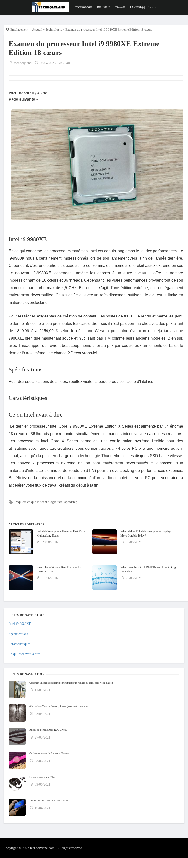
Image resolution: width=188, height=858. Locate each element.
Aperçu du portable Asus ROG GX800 (48, 729)
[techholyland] (50, 7)
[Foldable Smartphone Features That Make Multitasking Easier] (21, 541)
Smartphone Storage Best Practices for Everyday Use (59, 569)
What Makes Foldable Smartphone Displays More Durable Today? (146, 533)
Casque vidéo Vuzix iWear (42, 777)
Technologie (83, 7)
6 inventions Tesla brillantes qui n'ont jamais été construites (58, 706)
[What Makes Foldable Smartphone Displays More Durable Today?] (104, 541)
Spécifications (18, 634)
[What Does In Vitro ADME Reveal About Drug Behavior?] (104, 577)
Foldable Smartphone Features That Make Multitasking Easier (61, 533)
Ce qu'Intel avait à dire (24, 654)
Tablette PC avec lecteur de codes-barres (48, 800)
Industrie (103, 7)
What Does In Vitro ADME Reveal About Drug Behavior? (148, 569)
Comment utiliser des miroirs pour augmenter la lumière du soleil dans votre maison (71, 682)
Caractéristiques (19, 644)
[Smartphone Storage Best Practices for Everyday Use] (21, 577)
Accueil (37, 29)
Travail (120, 7)
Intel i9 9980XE (20, 624)
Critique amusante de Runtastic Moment (49, 753)
